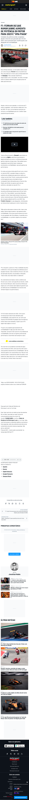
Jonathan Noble (7, 44)
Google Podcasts (8, 474)
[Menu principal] (2, 5)
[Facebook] (5, 503)
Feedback (14, 777)
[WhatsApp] (12, 503)
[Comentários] (26, 45)
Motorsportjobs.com (14, 766)
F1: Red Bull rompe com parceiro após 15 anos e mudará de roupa (14, 132)
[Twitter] (9, 503)
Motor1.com (14, 764)
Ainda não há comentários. (14, 530)
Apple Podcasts (7, 471)
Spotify (5, 467)
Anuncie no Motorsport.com (14, 779)
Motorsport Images (13, 244)
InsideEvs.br (14, 761)
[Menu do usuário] (26, 5)
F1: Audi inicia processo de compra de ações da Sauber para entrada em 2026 (14, 123)
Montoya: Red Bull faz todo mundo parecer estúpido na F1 (13, 128)
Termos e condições (10, 792)
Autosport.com (14, 768)
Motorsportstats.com (14, 770)
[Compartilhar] (19, 45)
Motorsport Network (12, 796)
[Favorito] (22, 45)
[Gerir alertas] (23, 503)
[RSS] (21, 753)
